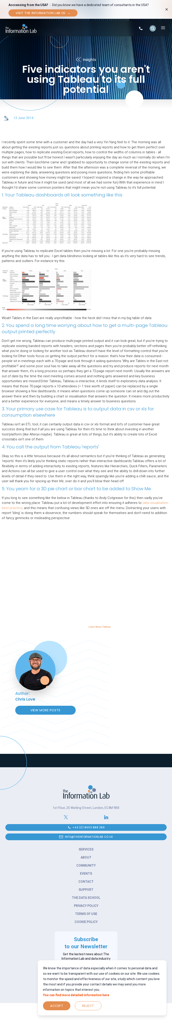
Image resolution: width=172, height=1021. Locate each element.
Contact (86, 881)
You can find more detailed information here (76, 995)
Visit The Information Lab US (43, 13)
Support (86, 889)
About (86, 857)
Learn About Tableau (99, 626)
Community (86, 865)
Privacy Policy (86, 906)
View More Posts (45, 710)
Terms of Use (86, 914)
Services (86, 849)
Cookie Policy (86, 922)
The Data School (86, 898)
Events (86, 873)
